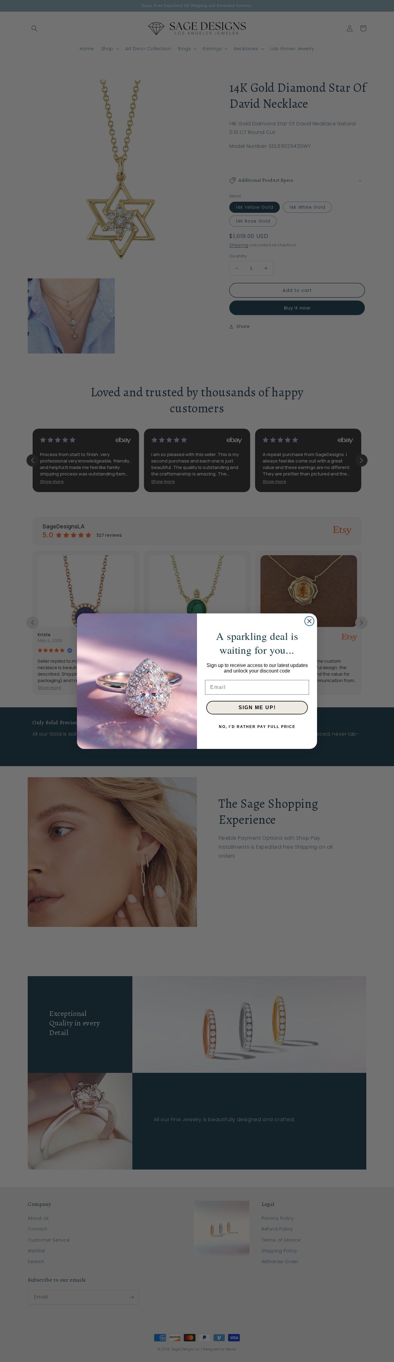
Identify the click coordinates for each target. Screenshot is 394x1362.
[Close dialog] (309, 621)
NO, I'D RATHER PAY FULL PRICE (257, 727)
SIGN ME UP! (257, 707)
